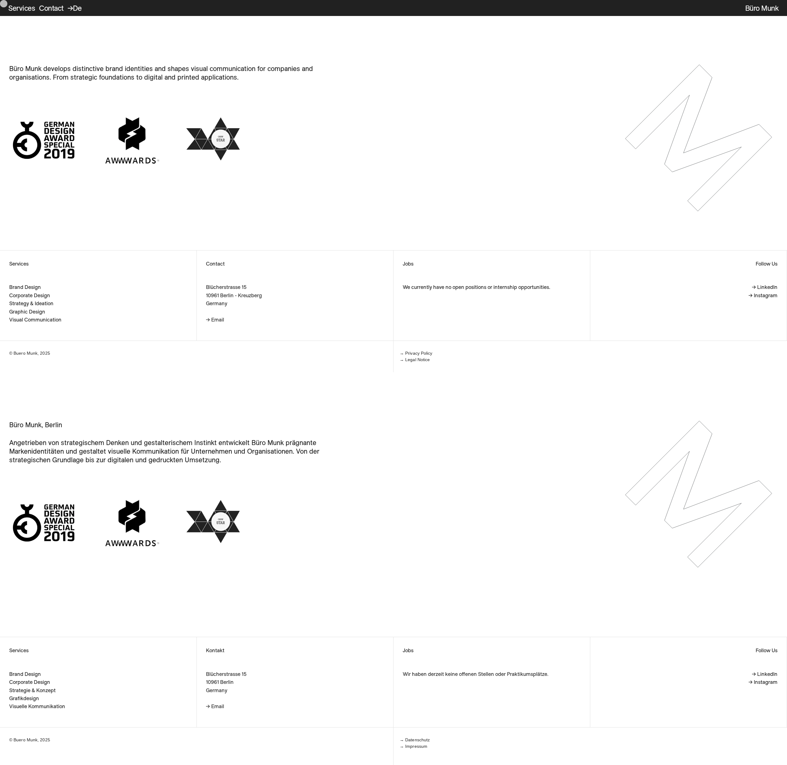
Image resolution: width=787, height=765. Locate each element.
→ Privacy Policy (416, 353)
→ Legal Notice (415, 359)
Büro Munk (762, 8)
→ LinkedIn (764, 287)
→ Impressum (413, 746)
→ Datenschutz (415, 739)
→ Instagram (763, 295)
